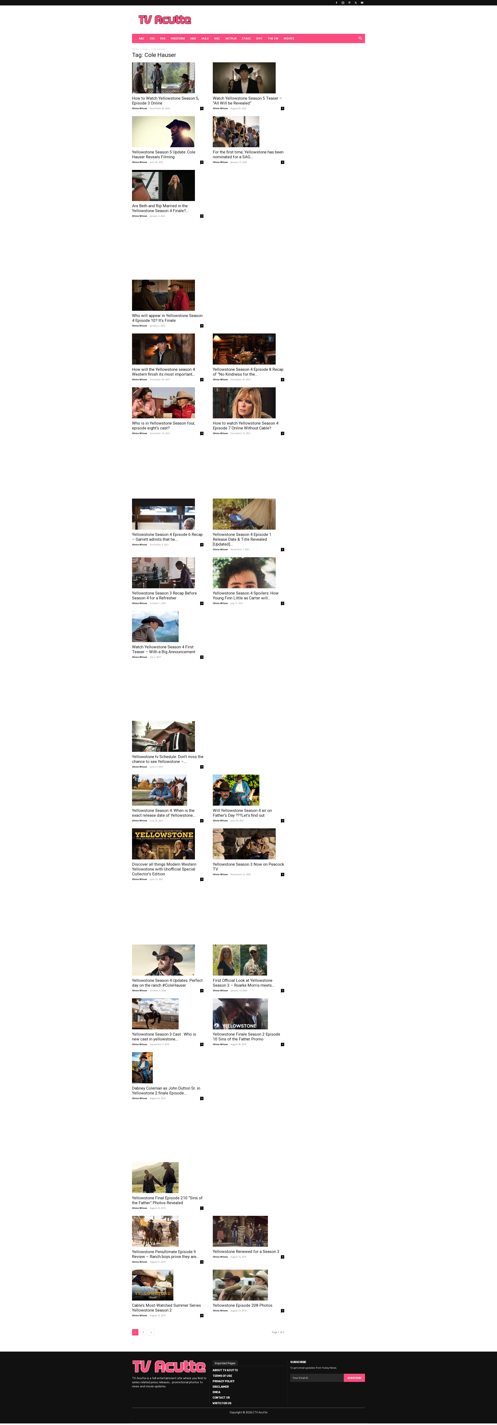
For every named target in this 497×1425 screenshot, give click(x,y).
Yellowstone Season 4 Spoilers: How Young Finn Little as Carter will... (246, 595)
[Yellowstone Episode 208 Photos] (248, 1285)
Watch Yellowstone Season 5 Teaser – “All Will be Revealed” (247, 100)
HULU (205, 38)
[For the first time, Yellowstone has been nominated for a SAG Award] (248, 131)
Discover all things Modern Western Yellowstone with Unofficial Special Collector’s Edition (164, 869)
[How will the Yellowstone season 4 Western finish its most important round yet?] (167, 349)
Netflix (230, 38)
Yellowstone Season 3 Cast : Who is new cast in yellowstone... (164, 1036)
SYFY (259, 38)
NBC (217, 38)
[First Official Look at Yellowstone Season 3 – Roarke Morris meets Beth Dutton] (248, 960)
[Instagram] (343, 2)
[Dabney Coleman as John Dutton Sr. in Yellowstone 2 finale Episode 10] (167, 1067)
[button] (360, 39)
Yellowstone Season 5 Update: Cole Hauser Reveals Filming (163, 154)
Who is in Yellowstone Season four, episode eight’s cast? (163, 425)
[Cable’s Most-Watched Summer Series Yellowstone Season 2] (167, 1285)
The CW (273, 38)
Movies (289, 38)
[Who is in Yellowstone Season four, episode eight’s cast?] (167, 402)
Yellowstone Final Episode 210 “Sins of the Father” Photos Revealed (167, 1200)
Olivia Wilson (139, 108)
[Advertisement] (268, 19)
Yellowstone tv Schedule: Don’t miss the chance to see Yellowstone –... (167, 759)
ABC (141, 38)
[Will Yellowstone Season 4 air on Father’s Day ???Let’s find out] (248, 790)
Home (135, 49)
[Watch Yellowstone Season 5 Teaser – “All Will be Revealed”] (248, 77)
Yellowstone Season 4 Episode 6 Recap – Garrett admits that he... (167, 537)
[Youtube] (362, 2)
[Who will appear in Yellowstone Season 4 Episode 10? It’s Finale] (167, 295)
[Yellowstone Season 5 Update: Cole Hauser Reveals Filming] (167, 131)
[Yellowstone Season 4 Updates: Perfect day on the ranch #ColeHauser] (167, 960)
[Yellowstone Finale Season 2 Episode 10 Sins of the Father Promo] (248, 1013)
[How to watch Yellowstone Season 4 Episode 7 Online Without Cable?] (248, 402)
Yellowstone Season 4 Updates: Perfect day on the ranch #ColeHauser (167, 983)
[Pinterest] (349, 2)
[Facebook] (336, 2)
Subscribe (354, 1377)
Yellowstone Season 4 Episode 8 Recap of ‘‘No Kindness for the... (248, 372)
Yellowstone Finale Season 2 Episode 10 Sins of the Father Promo (246, 1036)
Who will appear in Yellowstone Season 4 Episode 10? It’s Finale (167, 318)
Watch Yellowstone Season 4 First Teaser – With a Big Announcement (163, 649)
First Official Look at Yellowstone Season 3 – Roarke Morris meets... (244, 983)
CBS (152, 38)
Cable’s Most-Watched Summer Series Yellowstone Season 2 (166, 1308)
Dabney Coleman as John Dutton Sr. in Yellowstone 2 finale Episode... (166, 1090)
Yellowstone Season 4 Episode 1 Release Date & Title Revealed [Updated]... (242, 539)
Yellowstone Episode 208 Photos (242, 1305)
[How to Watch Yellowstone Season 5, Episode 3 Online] (167, 77)
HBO (193, 38)
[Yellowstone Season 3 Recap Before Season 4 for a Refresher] (167, 572)
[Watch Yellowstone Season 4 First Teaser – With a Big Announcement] (167, 626)
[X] (356, 2)
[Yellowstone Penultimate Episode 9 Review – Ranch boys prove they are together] (167, 1231)
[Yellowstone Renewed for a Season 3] (248, 1231)
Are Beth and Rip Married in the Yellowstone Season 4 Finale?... (160, 208)
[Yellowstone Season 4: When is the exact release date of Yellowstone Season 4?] (167, 790)
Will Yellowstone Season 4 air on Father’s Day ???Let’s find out (242, 813)
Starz (246, 38)
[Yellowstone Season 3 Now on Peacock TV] (248, 843)
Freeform (178, 38)
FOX (162, 38)
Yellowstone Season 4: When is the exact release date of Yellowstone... (164, 813)
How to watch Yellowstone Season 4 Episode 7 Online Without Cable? (245, 425)
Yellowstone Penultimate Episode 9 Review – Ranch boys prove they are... (165, 1254)
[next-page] (151, 1332)
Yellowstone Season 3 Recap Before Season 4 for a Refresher (164, 595)
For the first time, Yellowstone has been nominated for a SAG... (248, 154)
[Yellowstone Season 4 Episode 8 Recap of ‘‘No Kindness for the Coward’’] (248, 349)
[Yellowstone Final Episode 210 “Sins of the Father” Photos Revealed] (167, 1177)
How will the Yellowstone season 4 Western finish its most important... (163, 372)
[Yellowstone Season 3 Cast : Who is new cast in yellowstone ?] (167, 1013)
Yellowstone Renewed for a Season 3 (246, 1251)
